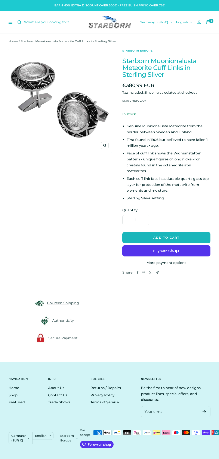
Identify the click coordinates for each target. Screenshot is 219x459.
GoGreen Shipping (63, 303)
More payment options (166, 263)
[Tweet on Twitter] (150, 272)
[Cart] (208, 22)
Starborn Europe (137, 50)
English (182, 22)
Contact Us (57, 395)
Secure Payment (63, 338)
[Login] (199, 22)
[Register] (204, 411)
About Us (56, 388)
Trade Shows (59, 402)
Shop (13, 395)
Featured (17, 402)
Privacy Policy (102, 395)
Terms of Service (104, 402)
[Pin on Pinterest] (143, 272)
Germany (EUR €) (154, 22)
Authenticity (63, 320)
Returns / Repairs (105, 388)
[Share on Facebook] (138, 272)
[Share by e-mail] (157, 272)
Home (13, 41)
